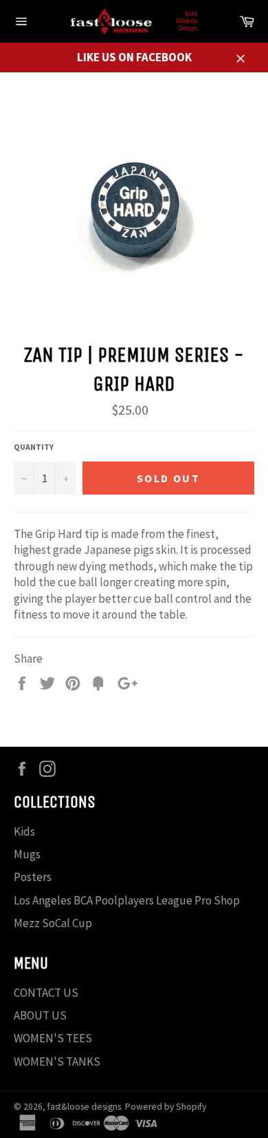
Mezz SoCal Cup (53, 923)
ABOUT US (40, 1015)
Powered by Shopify (165, 1107)
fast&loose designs (84, 1107)
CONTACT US (46, 992)
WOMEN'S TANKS (57, 1061)
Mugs (27, 854)
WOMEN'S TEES (53, 1038)
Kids (24, 831)
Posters (33, 876)
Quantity (34, 447)
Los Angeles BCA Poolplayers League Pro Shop (127, 900)
